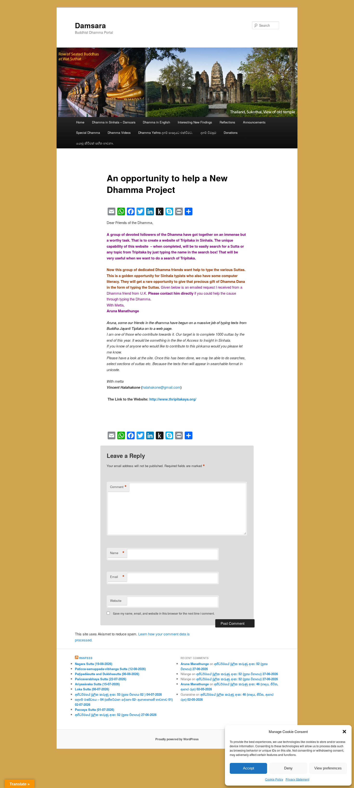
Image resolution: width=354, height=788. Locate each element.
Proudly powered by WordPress (177, 739)
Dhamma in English (156, 122)
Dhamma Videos (119, 132)
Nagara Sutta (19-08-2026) (93, 663)
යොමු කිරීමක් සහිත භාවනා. (95, 143)
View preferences (328, 768)
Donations (231, 132)
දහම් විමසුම (208, 132)
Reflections (227, 122)
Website (115, 600)
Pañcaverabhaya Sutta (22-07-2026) (100, 679)
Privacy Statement (297, 779)
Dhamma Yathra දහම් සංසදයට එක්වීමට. (165, 132)
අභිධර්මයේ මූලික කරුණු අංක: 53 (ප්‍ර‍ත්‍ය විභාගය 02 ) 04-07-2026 (118, 694)
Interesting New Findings (195, 122)
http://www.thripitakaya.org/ (172, 399)
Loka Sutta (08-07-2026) (92, 689)
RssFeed (85, 658)
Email (117, 577)
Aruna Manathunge (195, 663)
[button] (344, 731)
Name (117, 553)
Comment (118, 487)
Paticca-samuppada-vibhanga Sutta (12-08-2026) (110, 668)
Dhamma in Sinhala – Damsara (113, 122)
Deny (288, 768)
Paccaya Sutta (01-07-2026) (94, 709)
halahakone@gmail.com (161, 387)
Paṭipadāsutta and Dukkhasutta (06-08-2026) (107, 674)
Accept (248, 768)
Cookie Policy (274, 779)
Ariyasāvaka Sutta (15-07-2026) (97, 684)
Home (80, 122)
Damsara (90, 25)
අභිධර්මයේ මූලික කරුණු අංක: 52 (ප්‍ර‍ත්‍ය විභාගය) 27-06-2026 (116, 714)
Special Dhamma (88, 132)
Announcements (254, 122)
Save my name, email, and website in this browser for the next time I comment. (164, 613)
